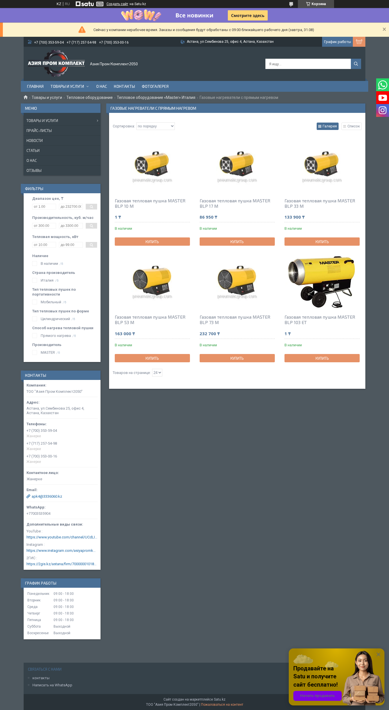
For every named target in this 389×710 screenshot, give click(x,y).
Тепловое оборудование (89, 97)
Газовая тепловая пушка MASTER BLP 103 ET (319, 319)
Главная (35, 86)
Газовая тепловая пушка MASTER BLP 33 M (319, 203)
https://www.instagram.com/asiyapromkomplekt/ (62, 550)
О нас (101, 86)
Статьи (33, 150)
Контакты (124, 86)
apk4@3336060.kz (47, 496)
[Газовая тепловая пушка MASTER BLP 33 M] (322, 165)
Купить (152, 241)
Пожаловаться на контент (222, 705)
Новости (34, 140)
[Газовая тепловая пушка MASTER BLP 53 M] (152, 281)
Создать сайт (117, 4)
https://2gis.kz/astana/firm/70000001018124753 (62, 564)
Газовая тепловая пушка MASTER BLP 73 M (235, 319)
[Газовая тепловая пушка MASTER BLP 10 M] (152, 165)
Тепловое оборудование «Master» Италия (156, 97)
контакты (41, 678)
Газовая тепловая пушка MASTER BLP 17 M (235, 203)
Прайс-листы (39, 130)
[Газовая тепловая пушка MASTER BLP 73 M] (237, 281)
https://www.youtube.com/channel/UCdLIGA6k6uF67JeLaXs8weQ (62, 537)
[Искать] (356, 64)
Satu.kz (220, 699)
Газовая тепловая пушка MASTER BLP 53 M (150, 319)
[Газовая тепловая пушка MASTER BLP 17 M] (237, 165)
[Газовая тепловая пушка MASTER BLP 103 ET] (322, 281)
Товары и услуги (67, 86)
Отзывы (34, 170)
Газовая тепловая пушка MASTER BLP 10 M (150, 203)
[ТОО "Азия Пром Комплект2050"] (56, 64)
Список (353, 126)
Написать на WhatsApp (52, 685)
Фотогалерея (155, 86)
